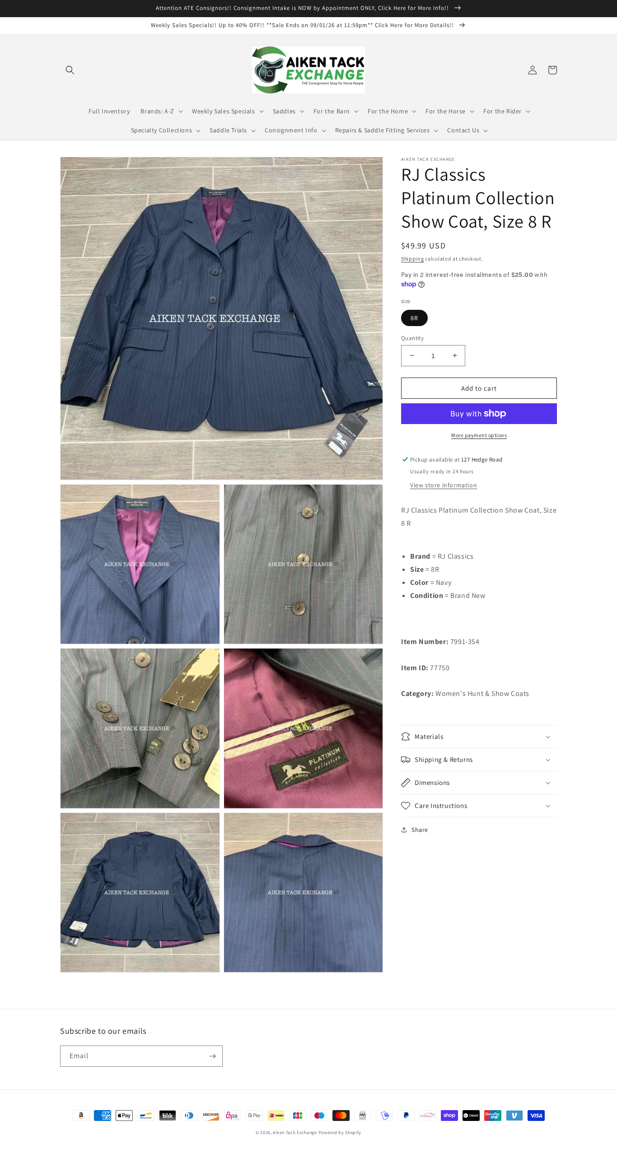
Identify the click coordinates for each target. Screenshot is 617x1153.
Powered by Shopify (340, 1132)
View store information (443, 485)
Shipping (412, 258)
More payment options (479, 435)
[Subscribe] (212, 1056)
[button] (70, 70)
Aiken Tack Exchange (295, 1132)
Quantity (412, 337)
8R (414, 317)
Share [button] (419, 830)
